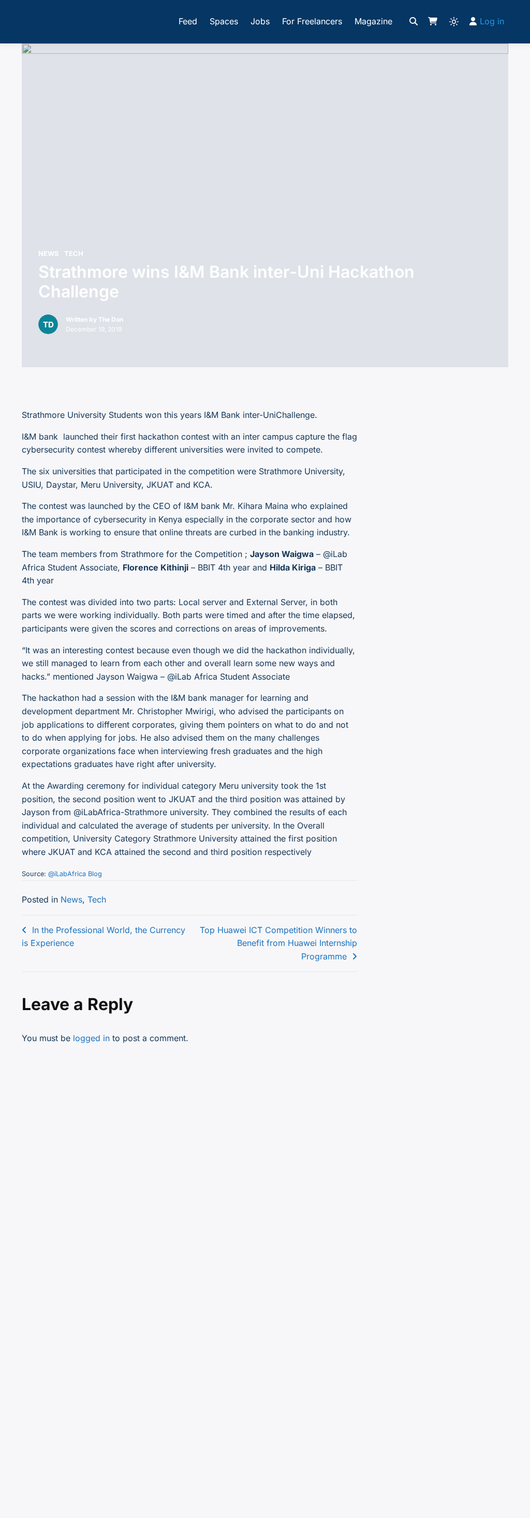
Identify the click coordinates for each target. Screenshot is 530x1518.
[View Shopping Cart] (432, 21)
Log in (492, 21)
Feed (188, 21)
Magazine (373, 21)
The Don (110, 319)
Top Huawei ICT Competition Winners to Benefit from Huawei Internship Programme (278, 943)
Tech (73, 253)
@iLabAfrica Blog (75, 874)
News (48, 253)
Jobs (260, 21)
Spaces (224, 21)
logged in (91, 1038)
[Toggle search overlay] (413, 21)
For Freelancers (312, 21)
